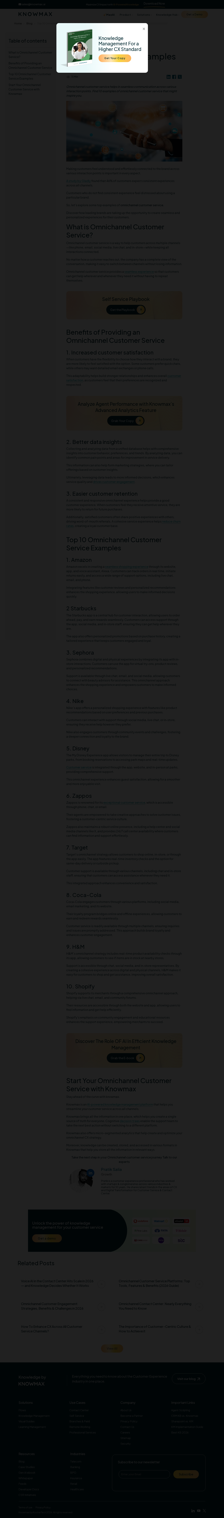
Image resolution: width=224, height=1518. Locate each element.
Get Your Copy (114, 58)
